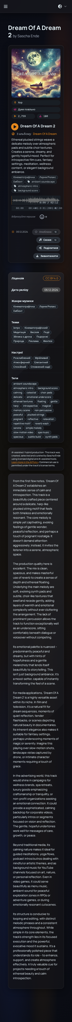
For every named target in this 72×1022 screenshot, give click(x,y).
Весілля (34, 332)
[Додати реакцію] (43, 217)
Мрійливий (41, 358)
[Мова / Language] (62, 6)
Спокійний (19, 367)
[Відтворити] (15, 127)
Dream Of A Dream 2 (37, 126)
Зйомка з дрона (22, 336)
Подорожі (42, 336)
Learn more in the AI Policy (25, 462)
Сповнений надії (40, 367)
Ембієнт (17, 311)
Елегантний (41, 362)
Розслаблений (21, 358)
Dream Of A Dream (45, 133)
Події (46, 332)
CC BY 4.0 (52, 278)
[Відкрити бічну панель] (6, 6)
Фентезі (47, 341)
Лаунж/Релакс (47, 306)
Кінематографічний (36, 328)
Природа (18, 341)
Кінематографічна (24, 306)
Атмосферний (21, 362)
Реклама (34, 341)
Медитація (19, 332)
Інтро (16, 328)
